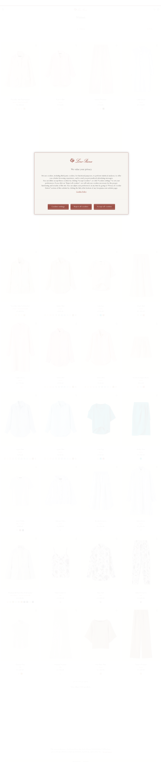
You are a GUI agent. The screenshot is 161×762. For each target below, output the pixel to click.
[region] (81, 183)
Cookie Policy (81, 192)
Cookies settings (58, 207)
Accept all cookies (104, 207)
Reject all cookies (81, 207)
